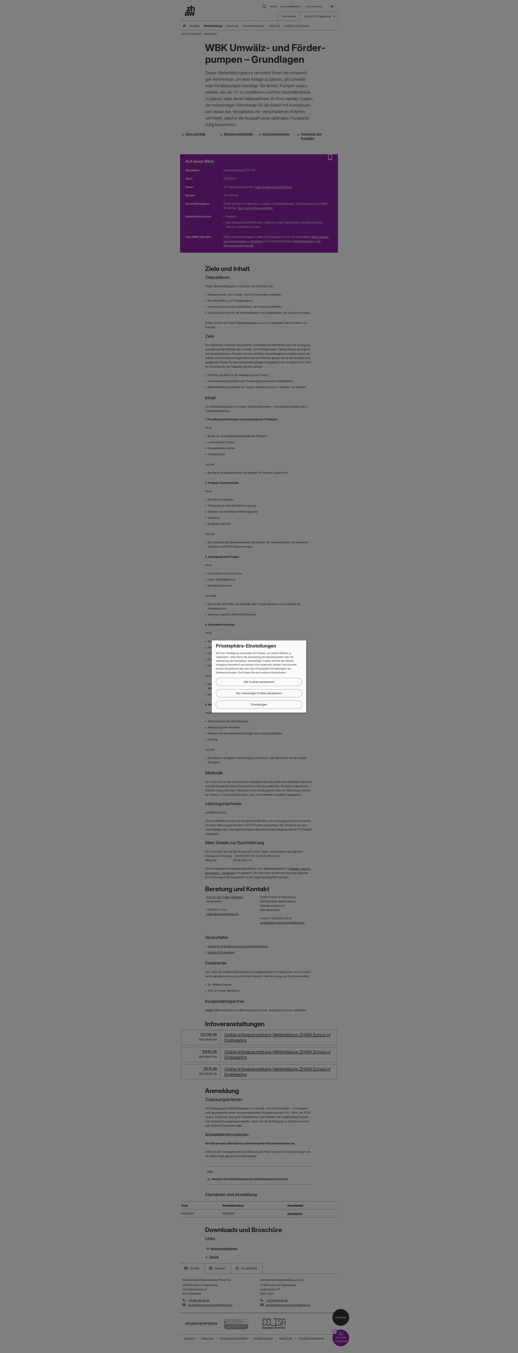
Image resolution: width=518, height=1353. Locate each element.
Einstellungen (259, 704)
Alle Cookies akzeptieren (259, 681)
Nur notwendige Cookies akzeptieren (259, 693)
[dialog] (259, 676)
